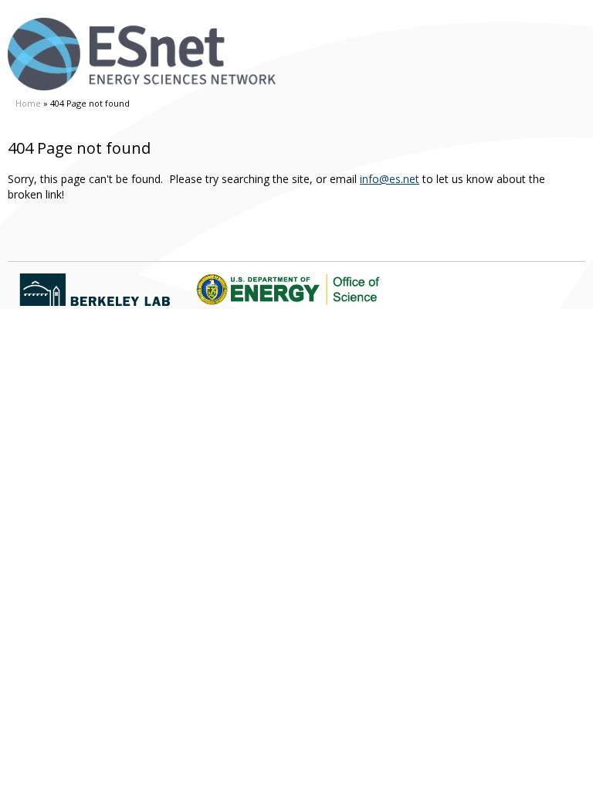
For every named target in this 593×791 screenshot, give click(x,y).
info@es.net (389, 178)
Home (28, 103)
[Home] (142, 54)
